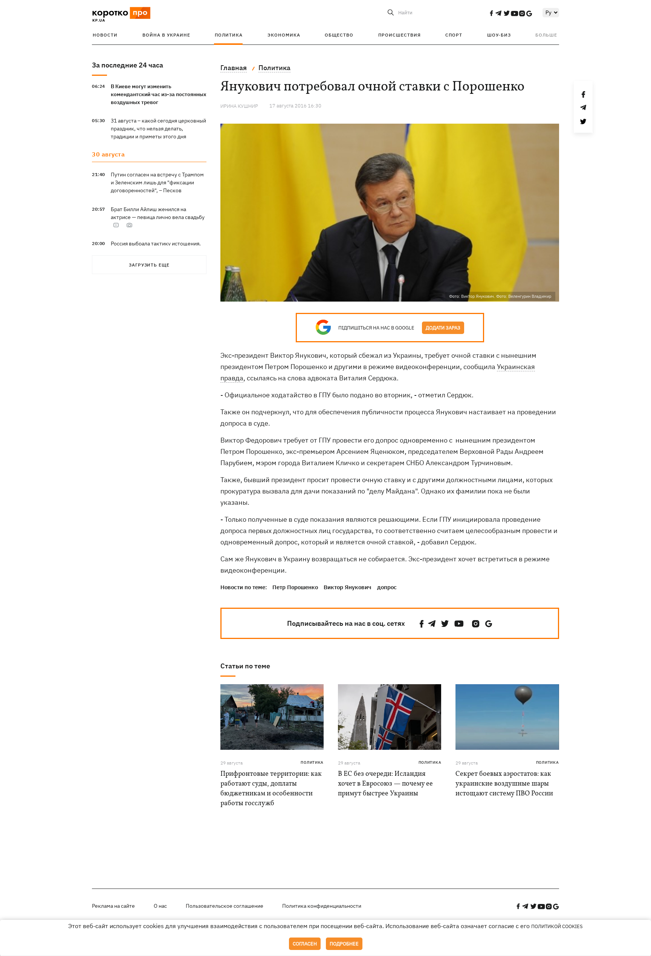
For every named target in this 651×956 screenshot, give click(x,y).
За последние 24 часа (127, 65)
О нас (160, 905)
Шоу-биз (499, 35)
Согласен (305, 944)
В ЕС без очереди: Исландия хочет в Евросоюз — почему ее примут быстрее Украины (385, 783)
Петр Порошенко (295, 587)
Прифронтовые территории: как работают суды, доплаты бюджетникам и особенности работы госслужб (271, 788)
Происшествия (399, 35)
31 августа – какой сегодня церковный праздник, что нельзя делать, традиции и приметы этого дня (158, 128)
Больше (546, 35)
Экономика (283, 35)
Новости (105, 35)
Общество (339, 35)
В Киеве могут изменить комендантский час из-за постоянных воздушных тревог (158, 94)
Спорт (453, 35)
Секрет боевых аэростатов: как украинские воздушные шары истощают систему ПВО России (504, 783)
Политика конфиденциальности (321, 905)
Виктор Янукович (347, 587)
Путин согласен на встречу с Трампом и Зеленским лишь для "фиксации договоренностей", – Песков (157, 182)
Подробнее (344, 944)
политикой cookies (557, 926)
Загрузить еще (149, 265)
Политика (229, 35)
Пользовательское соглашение (224, 905)
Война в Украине (166, 35)
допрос (387, 587)
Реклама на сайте (113, 905)
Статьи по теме (245, 666)
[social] (491, 13)
